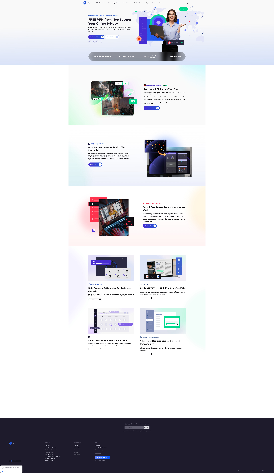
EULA (263, 470)
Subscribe (146, 427)
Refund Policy (99, 450)
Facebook (77, 454)
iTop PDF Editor (49, 454)
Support (97, 445)
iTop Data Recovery (50, 452)
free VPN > (107, 56)
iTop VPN (47, 445)
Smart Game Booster (50, 447)
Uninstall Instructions (101, 447)
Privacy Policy (254, 470)
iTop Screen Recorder (50, 450)
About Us (76, 445)
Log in (187, 3)
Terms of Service (242, 470)
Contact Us (77, 447)
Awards (76, 452)
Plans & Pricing (49, 460)
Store (160, 3)
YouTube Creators (100, 460)
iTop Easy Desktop (50, 458)
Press (75, 450)
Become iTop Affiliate (102, 457)
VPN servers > (131, 56)
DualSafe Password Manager (53, 456)
